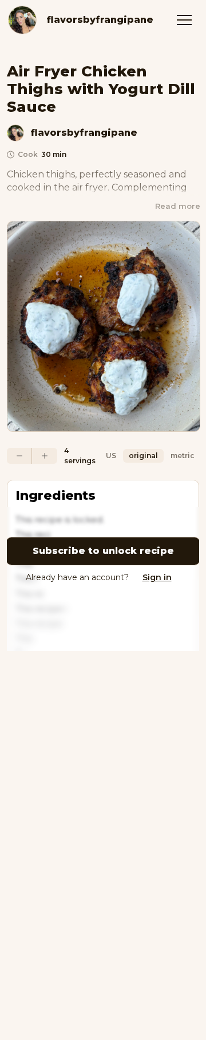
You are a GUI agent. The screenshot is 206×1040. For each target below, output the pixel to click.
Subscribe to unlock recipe (103, 550)
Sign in (157, 577)
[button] (184, 20)
